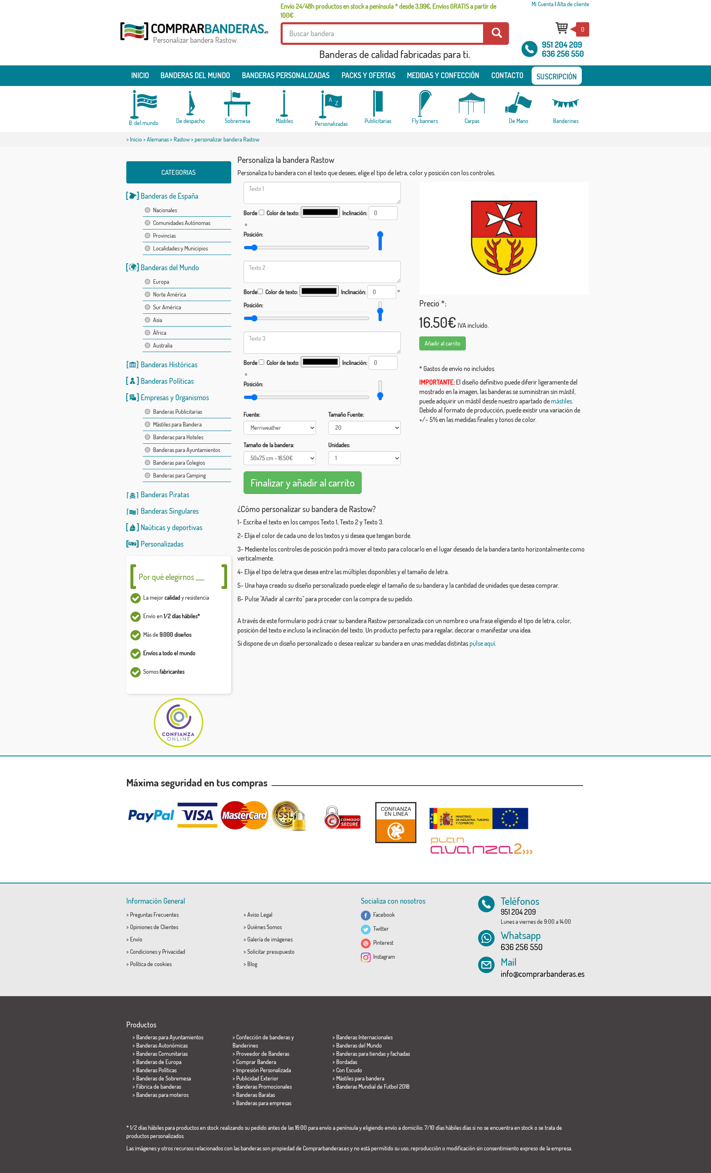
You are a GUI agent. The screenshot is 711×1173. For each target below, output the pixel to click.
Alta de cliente (573, 3)
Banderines (245, 1045)
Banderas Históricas (169, 364)
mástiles (561, 401)
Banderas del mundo (195, 75)
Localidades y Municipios (180, 248)
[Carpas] (472, 103)
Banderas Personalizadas (286, 75)
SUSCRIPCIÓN (557, 76)
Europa (161, 281)
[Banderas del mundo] (143, 104)
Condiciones (143, 951)
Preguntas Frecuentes (154, 914)
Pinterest (382, 942)
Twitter (380, 928)
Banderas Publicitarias (177, 411)
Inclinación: (354, 212)
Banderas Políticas (167, 380)
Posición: (253, 234)
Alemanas (158, 139)
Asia (157, 319)
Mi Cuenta (542, 3)
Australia (162, 345)
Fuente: (252, 414)
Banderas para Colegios (179, 462)
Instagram (383, 956)
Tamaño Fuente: (346, 414)
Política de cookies (151, 963)
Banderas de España (169, 195)
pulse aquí (482, 643)
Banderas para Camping (179, 475)
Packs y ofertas (368, 75)
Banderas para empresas (263, 1102)
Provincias (164, 235)
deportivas (187, 527)
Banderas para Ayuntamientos (186, 449)
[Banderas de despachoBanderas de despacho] (190, 103)
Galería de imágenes (270, 939)
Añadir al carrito (442, 343)
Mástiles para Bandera (177, 424)
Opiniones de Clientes (154, 926)
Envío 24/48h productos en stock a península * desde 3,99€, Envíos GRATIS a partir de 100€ (388, 10)
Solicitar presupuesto (271, 951)
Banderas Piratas (165, 494)
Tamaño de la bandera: (269, 444)
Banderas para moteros (162, 1094)
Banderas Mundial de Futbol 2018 (372, 1086)
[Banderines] (565, 103)
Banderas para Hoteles (178, 437)
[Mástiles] (284, 103)
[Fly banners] (425, 103)
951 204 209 (562, 44)
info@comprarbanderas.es (543, 973)
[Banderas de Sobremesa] (237, 103)
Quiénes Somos (264, 926)
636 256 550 (563, 53)
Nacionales (165, 209)
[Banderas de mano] (519, 103)
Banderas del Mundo (170, 267)
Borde (251, 212)
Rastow (182, 139)
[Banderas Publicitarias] (378, 103)
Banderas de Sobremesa (163, 1078)
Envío (136, 939)
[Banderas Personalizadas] (331, 104)
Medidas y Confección (443, 75)
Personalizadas (162, 543)
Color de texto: (283, 212)
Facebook (383, 914)
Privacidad (173, 951)
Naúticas (153, 527)
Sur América (167, 307)
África (159, 332)
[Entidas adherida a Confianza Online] (395, 822)
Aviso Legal (259, 914)
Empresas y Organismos (175, 397)
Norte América (169, 294)
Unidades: (339, 444)
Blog (252, 963)
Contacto (507, 75)
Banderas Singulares (170, 510)
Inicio (140, 75)
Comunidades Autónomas (181, 222)
